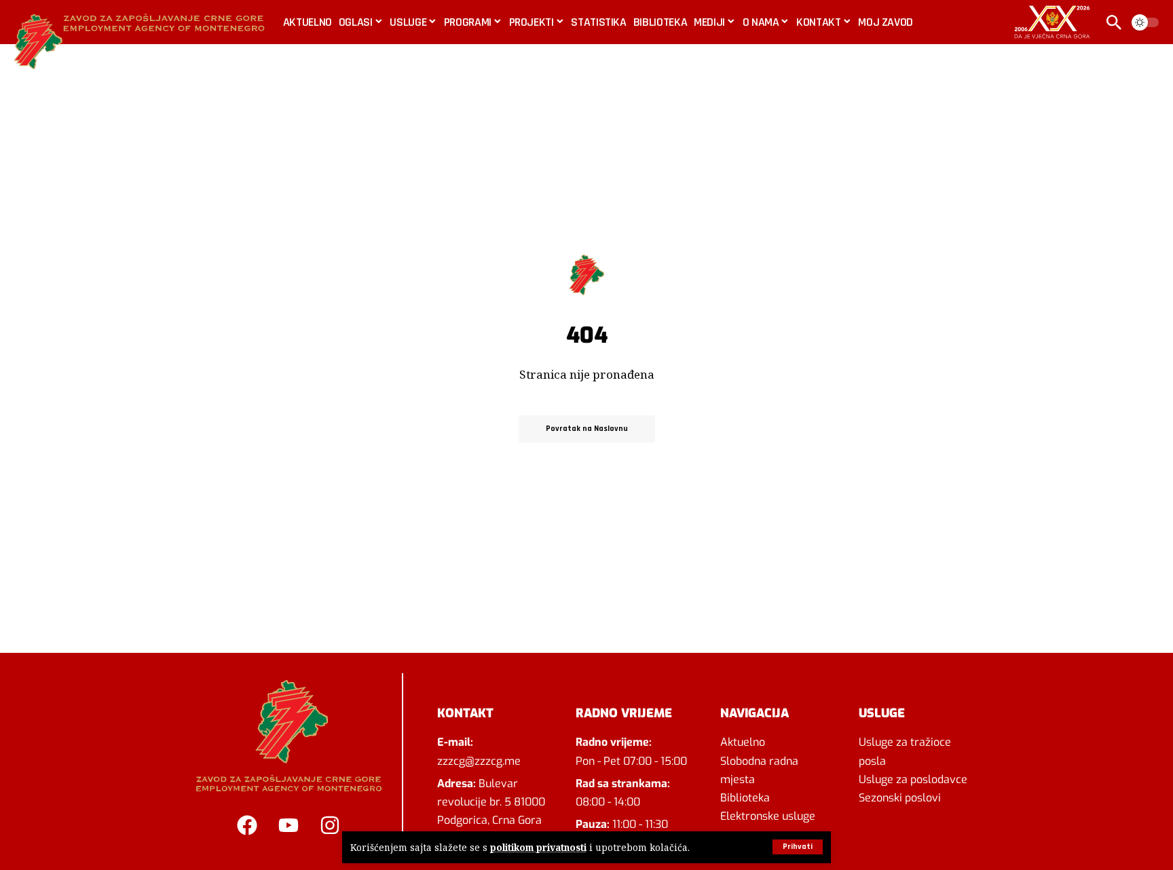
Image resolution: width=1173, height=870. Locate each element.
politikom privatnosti (538, 847)
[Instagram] (330, 825)
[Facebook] (247, 825)
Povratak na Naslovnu (587, 428)
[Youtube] (288, 825)
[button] (797, 846)
